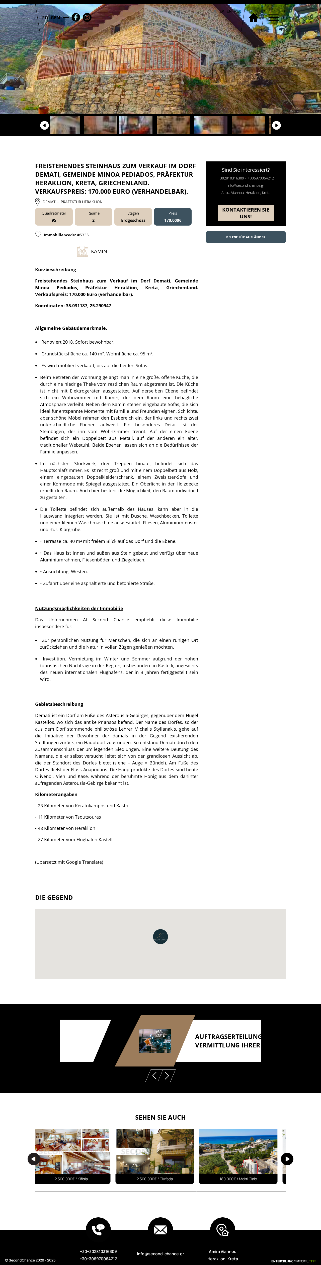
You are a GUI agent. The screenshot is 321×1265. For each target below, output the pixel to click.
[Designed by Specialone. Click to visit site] (285, 1261)
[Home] (253, 17)
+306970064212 (261, 178)
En (229, 11)
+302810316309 (231, 178)
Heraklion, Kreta (222, 1258)
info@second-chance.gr (245, 185)
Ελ (222, 11)
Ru (236, 11)
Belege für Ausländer (246, 237)
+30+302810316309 (98, 1251)
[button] (160, 936)
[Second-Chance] (154, 17)
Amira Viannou (222, 1251)
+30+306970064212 (98, 1258)
